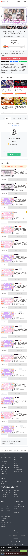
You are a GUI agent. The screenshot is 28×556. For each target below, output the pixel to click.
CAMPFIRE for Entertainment (6, 512)
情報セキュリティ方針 (18, 524)
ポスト (6, 61)
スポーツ (15, 463)
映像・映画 (16, 465)
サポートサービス (17, 492)
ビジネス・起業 (4, 469)
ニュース (15, 508)
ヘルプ (15, 510)
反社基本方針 (16, 526)
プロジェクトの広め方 (5, 496)
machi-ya (3, 524)
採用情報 (14, 544)
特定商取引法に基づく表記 (8, 151)
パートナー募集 (21, 544)
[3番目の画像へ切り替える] (14, 27)
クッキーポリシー (17, 532)
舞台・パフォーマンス (18, 471)
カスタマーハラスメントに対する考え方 (20, 529)
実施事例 (15, 494)
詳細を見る (4, 179)
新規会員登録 (24, 1)
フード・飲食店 (16, 36)
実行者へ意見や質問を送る (14, 125)
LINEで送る (23, 61)
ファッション (3, 465)
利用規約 (15, 516)
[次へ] (26, 16)
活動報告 (7, 118)
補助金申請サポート (4, 526)
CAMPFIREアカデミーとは (6, 490)
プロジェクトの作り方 (5, 494)
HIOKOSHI (3, 520)
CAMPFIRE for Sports (5, 514)
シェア (14, 61)
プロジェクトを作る (4, 481)
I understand (23, 551)
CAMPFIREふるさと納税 (5, 516)
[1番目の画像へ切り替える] (3, 27)
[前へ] (1, 16)
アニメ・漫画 (3, 463)
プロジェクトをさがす (8, 450)
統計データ (16, 496)
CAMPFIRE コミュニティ (5, 506)
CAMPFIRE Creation (5, 508)
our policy (2, 554)
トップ (2, 450)
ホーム (2, 118)
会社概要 (7, 544)
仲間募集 (19, 118)
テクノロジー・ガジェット (6, 457)
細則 (15, 518)
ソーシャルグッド (4, 473)
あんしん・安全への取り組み (19, 506)
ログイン (19, 1)
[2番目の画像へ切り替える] (8, 27)
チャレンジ (16, 461)
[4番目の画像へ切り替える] (19, 27)
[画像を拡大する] (12, 176)
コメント (25, 118)
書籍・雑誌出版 (16, 467)
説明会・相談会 (16, 490)
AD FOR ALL (3, 518)
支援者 (13, 118)
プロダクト (3, 459)
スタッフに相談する (17, 481)
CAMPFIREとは (17, 504)
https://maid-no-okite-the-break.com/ (11, 149)
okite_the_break (8, 36)
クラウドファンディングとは (6, 492)
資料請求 (2, 483)
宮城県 (23, 36)
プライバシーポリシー (18, 520)
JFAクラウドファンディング (6, 522)
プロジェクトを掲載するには (7, 4)
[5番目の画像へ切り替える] (25, 27)
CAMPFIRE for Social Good (6, 510)
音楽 (15, 459)
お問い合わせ (16, 512)
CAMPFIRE (3, 504)
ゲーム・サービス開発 (5, 467)
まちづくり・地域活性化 (18, 457)
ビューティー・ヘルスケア (18, 469)
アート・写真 (3, 471)
